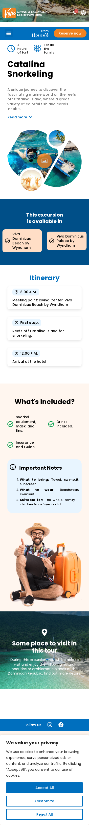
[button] (9, 33)
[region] (44, 780)
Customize (44, 801)
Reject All (44, 814)
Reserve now (70, 33)
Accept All (44, 787)
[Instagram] (49, 724)
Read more (17, 117)
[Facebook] (61, 724)
